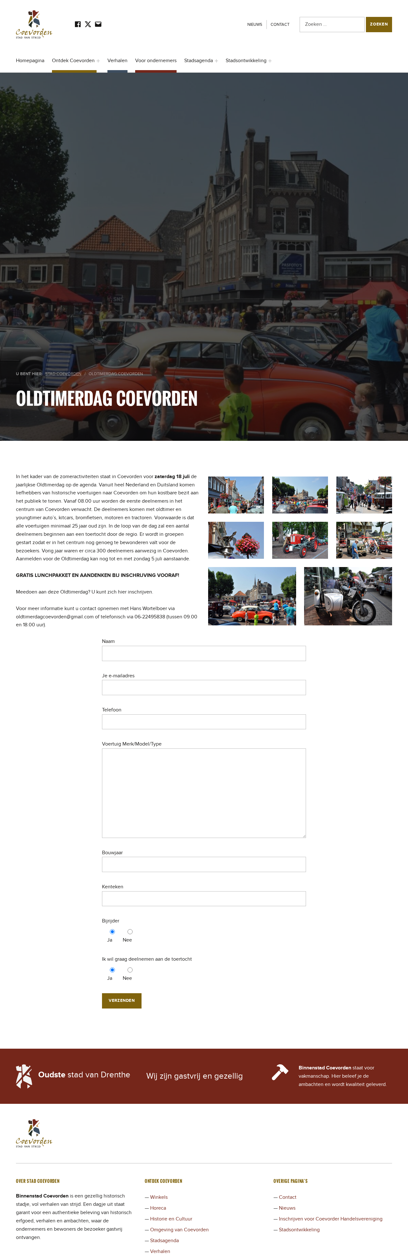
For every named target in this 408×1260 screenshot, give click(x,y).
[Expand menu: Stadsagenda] (216, 60)
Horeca (158, 1208)
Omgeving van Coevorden (179, 1230)
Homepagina (30, 60)
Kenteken (112, 887)
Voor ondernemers (156, 60)
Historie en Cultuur (171, 1219)
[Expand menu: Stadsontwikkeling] (270, 60)
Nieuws (254, 24)
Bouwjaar (112, 852)
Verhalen (117, 60)
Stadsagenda (198, 60)
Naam (108, 641)
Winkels (159, 1197)
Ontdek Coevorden (73, 60)
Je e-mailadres (118, 676)
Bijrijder (110, 921)
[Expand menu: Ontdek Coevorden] (98, 60)
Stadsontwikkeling (246, 60)
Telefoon (111, 710)
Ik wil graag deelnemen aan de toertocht (147, 959)
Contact (280, 24)
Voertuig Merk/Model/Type (132, 744)
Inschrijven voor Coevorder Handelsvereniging (330, 1219)
